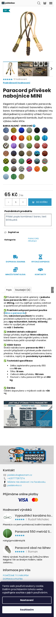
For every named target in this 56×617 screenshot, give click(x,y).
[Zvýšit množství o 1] (23, 202)
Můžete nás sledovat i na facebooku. (26, 481)
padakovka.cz (14, 485)
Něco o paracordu (15, 313)
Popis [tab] (9, 289)
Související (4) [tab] (22, 289)
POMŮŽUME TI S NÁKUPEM (16, 575)
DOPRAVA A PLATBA (13, 578)
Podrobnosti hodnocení (16, 82)
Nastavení (27, 600)
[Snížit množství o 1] (8, 202)
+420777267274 (16, 478)
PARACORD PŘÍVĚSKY (33, 239)
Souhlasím (27, 609)
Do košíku (41, 202)
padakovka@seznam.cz (19, 474)
